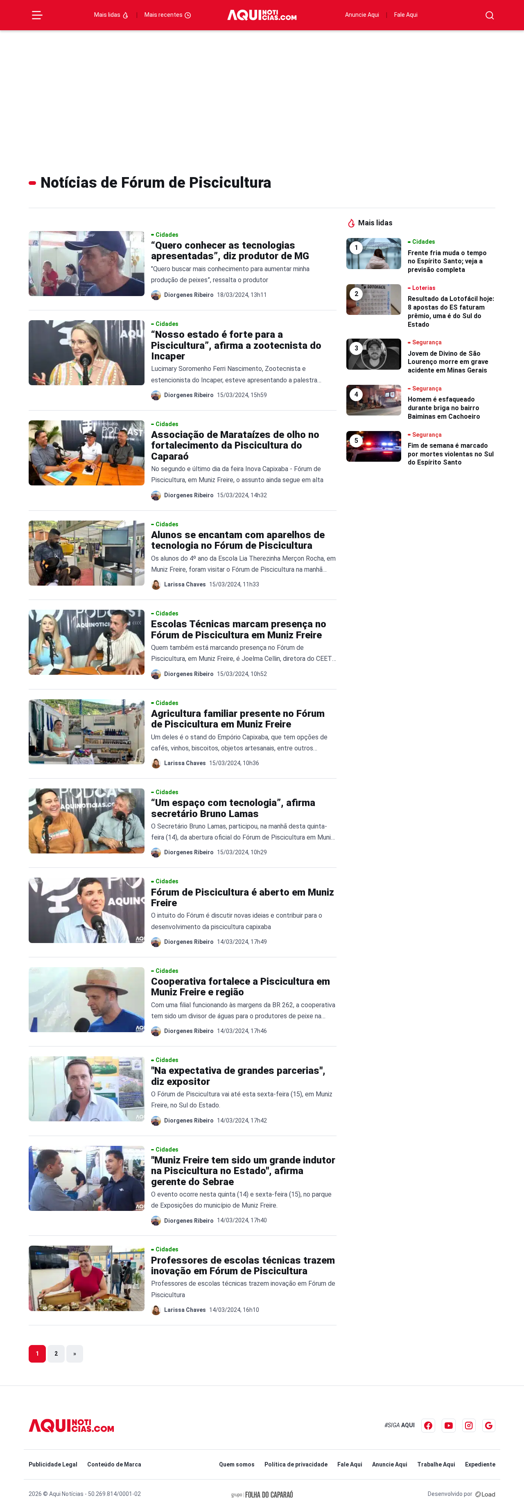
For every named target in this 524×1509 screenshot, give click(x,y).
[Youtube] (449, 1426)
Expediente (480, 1464)
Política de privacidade (296, 1464)
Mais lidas (108, 14)
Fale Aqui (406, 14)
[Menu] (37, 15)
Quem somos (237, 1464)
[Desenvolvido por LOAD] (485, 1494)
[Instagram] (469, 1425)
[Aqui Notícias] (262, 15)
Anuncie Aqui (362, 14)
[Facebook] (428, 1426)
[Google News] (488, 1425)
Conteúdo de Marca (114, 1464)
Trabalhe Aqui (436, 1464)
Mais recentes (164, 14)
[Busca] (489, 15)
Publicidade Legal (53, 1464)
